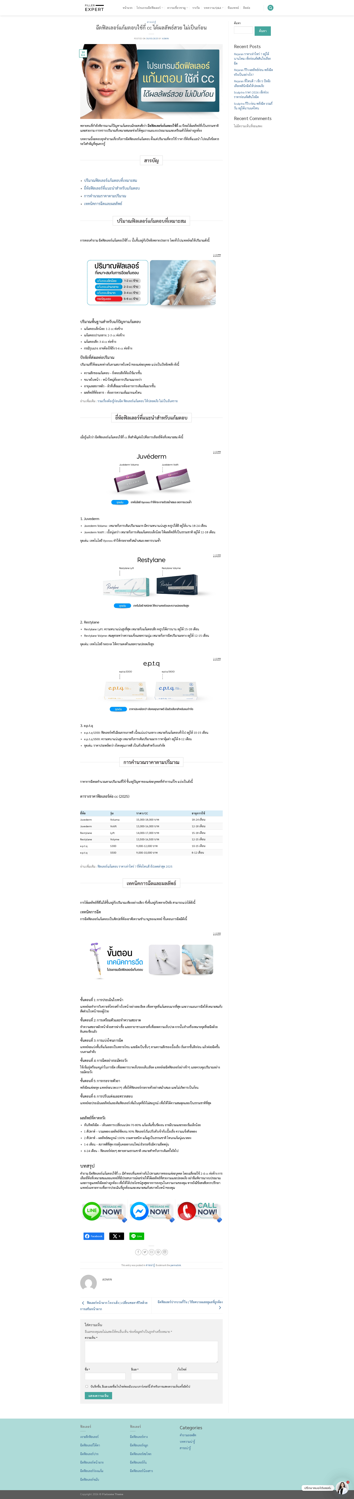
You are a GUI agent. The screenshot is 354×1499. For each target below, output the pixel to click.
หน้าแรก (128, 7)
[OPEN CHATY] (342, 1487)
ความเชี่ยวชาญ (176, 7)
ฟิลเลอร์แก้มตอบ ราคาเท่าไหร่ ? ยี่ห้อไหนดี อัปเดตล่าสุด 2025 (135, 866)
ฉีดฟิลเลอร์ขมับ (89, 1479)
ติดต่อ (246, 7)
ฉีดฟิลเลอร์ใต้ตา (90, 1445)
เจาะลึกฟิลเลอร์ (89, 1437)
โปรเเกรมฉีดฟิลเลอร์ (149, 7)
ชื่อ (87, 1369)
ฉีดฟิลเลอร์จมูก (139, 1445)
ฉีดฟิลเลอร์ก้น (138, 1462)
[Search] (270, 8)
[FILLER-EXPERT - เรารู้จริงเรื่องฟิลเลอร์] (98, 7)
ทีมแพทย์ (233, 7)
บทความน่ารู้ (187, 1441)
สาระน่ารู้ (151, 22)
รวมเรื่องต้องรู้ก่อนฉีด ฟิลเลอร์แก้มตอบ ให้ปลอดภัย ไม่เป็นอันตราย (138, 401)
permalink (176, 1265)
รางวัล (196, 7)
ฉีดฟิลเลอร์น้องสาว (141, 1471)
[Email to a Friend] (152, 1252)
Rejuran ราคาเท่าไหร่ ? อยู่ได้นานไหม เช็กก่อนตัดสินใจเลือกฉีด (252, 58)
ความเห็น (91, 1337)
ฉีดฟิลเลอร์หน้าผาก (92, 1462)
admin (165, 38)
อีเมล (135, 1369)
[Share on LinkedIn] (165, 1252)
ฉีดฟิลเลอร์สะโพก (140, 1454)
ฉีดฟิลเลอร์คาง (139, 1437)
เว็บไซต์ (181, 1369)
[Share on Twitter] (145, 1252)
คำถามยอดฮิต (188, 1435)
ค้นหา (237, 23)
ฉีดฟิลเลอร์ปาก (89, 1454)
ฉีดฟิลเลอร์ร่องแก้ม (91, 1471)
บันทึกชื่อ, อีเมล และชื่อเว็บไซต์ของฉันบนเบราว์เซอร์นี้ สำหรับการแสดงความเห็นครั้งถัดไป (140, 1386)
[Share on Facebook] (138, 1252)
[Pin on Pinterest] (158, 1252)
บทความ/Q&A (212, 7)
